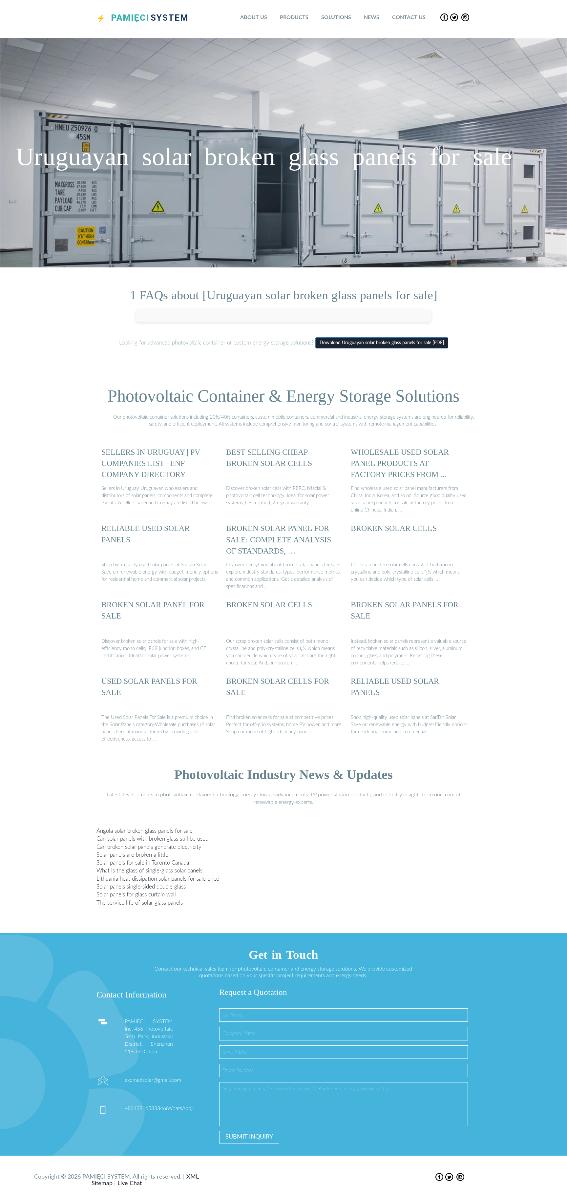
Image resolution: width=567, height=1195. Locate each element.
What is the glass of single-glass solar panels (149, 870)
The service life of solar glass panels (139, 902)
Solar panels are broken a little (132, 855)
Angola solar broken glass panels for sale (144, 831)
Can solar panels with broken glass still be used (152, 839)
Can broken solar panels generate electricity (148, 846)
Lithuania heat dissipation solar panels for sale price (157, 879)
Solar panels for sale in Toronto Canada (142, 863)
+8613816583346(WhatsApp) (159, 1108)
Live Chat (129, 1183)
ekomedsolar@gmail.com (153, 1080)
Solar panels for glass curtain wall (136, 894)
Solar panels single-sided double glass (141, 887)
